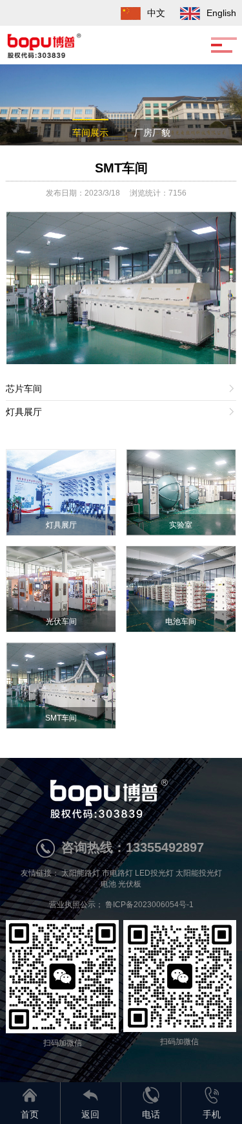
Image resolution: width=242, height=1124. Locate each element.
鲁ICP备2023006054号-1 (149, 904)
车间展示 (90, 132)
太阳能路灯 (80, 873)
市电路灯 (117, 873)
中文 (156, 13)
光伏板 (129, 884)
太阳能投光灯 (199, 873)
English (221, 13)
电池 (108, 884)
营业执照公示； (77, 904)
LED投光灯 (154, 873)
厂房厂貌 (152, 132)
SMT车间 (121, 168)
